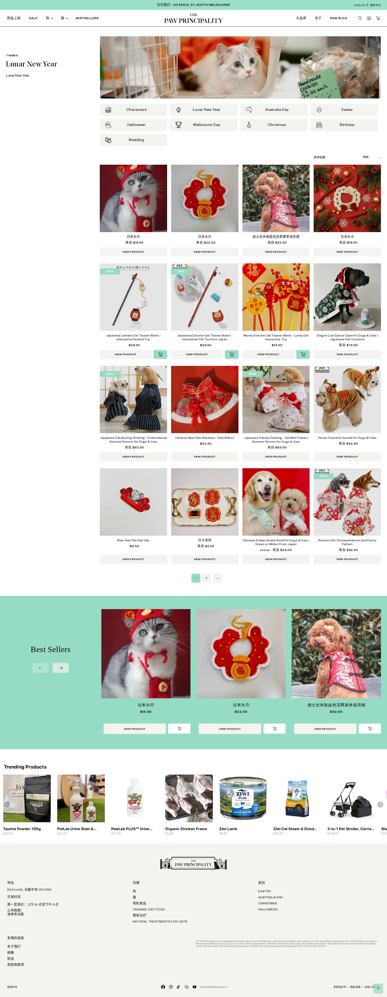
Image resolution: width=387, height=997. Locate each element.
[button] (50, 19)
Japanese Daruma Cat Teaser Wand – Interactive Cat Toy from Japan (204, 337)
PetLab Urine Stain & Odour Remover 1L (75, 829)
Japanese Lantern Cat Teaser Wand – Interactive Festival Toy (133, 337)
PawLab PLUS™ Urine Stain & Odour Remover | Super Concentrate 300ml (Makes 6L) (134, 829)
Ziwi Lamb (228, 829)
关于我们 (14, 947)
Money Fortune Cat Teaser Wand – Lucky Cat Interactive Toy (276, 337)
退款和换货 (15, 965)
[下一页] (217, 578)
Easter (264, 891)
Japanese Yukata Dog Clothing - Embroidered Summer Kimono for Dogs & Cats (133, 440)
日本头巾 (133, 237)
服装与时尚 (227, 19)
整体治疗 (139, 916)
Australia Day (270, 898)
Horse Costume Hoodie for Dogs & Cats (347, 438)
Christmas (267, 904)
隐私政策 (357, 987)
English (360, 5)
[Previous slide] (40, 668)
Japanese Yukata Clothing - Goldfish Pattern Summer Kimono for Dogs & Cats (276, 440)
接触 (10, 953)
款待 (116, 19)
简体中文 (375, 5)
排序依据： (321, 157)
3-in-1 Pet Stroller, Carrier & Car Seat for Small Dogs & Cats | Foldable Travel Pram (350, 829)
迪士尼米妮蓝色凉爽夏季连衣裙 (276, 237)
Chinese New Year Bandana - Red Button (204, 438)
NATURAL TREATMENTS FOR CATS (160, 922)
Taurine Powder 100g (22, 829)
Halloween (267, 910)
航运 (10, 959)
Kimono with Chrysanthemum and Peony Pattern (347, 542)
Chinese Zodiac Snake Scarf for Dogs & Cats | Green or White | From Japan (276, 542)
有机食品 (139, 904)
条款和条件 (341, 987)
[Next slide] (61, 668)
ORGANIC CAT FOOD (149, 910)
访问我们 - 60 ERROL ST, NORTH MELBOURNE (193, 5)
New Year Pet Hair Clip (133, 540)
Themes (12, 55)
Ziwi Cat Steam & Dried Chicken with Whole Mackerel (293, 829)
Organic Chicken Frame (186, 829)
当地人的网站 (372, 987)
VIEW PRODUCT (133, 252)
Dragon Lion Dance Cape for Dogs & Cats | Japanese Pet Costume (347, 337)
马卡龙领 (204, 540)
